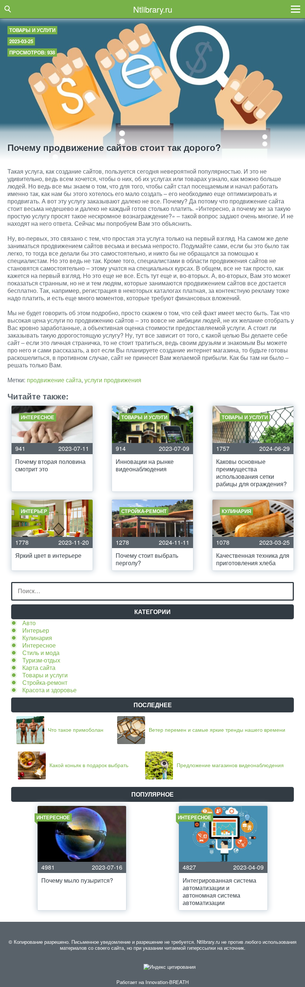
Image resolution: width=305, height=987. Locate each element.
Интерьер (35, 630)
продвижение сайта (54, 380)
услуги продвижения (112, 380)
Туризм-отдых (41, 660)
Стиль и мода (41, 652)
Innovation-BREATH (167, 982)
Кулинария (37, 637)
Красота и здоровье (49, 690)
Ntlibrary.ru (152, 9)
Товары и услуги (32, 30)
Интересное (39, 645)
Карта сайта (38, 667)
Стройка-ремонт (44, 682)
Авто (29, 623)
